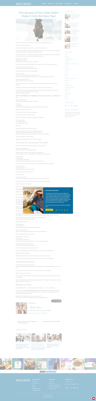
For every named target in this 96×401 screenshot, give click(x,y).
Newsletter (49, 209)
